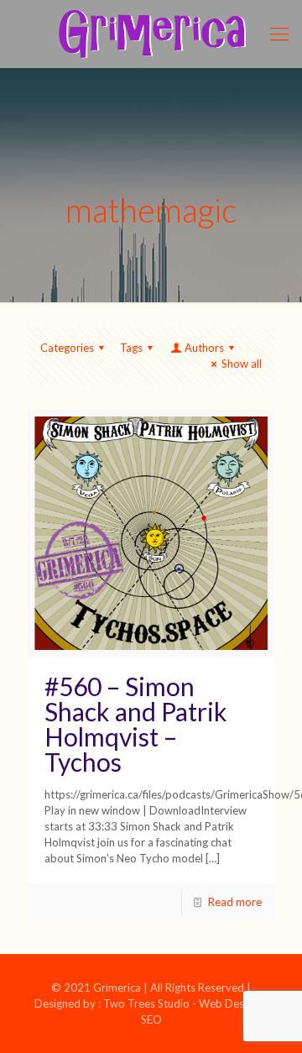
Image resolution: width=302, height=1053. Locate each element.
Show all (241, 363)
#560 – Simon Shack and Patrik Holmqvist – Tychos (135, 724)
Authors (204, 347)
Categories (67, 347)
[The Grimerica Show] (151, 33)
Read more (235, 902)
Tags (131, 347)
